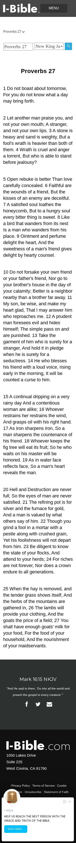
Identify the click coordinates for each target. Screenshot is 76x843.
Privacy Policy (20, 785)
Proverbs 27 (12, 31)
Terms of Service (43, 785)
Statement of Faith (56, 792)
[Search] (68, 46)
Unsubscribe (33, 792)
